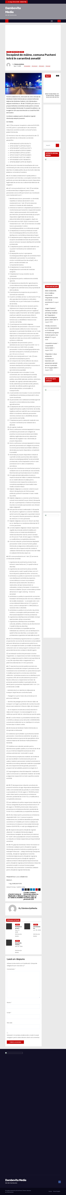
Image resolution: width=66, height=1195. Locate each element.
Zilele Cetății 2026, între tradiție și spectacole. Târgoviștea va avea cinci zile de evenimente (55, 95)
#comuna (34, 66)
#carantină (27, 66)
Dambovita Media (15, 1180)
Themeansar (10, 1192)
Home (50, 1191)
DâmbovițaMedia (19, 64)
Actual (8, 52)
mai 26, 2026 (19, 946)
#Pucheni (41, 66)
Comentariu (11, 969)
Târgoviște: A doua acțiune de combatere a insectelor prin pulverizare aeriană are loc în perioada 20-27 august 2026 (51, 361)
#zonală (48, 66)
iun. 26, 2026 (37, 930)
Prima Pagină (15, 52)
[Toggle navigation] (52, 21)
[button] (55, 21)
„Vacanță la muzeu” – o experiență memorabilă (52, 345)
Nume (9, 1002)
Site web (9, 1023)
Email (9, 1013)
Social (21, 52)
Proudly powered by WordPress (13, 1190)
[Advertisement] (33, 38)
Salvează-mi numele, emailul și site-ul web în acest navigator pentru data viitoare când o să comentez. (23, 1036)
